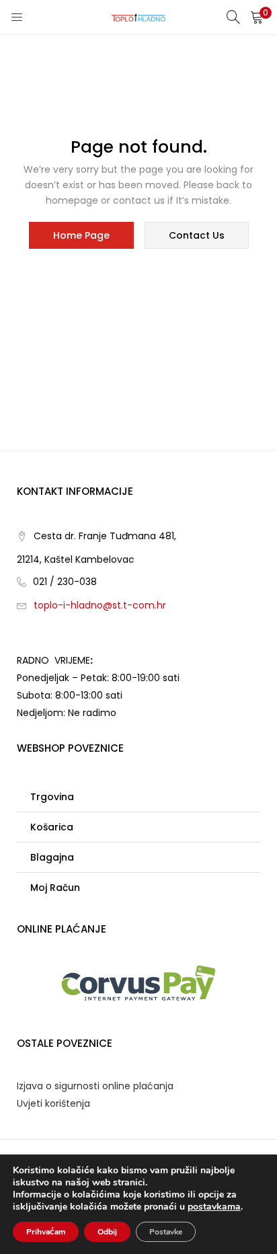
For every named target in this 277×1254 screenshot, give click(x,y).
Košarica (51, 827)
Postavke (165, 1231)
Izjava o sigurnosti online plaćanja (95, 1086)
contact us (197, 235)
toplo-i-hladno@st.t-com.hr (100, 605)
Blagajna (52, 857)
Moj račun (55, 887)
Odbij (107, 1231)
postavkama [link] (214, 1206)
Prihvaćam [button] (45, 1231)
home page (81, 235)
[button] (257, 17)
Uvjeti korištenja (53, 1103)
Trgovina (52, 797)
